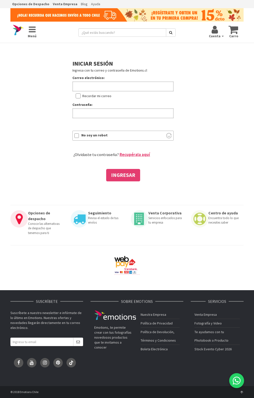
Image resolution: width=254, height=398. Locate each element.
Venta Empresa (65, 4)
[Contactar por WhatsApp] (236, 380)
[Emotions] (18, 30)
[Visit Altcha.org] (169, 135)
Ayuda (95, 4)
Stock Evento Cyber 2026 (213, 349)
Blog (84, 4)
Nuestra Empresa (153, 314)
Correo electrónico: (88, 78)
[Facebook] (18, 362)
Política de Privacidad (157, 323)
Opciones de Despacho (30, 4)
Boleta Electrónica (154, 349)
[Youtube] (31, 362)
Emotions (115, 315)
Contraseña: (82, 104)
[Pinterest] (58, 362)
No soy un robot (94, 135)
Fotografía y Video (208, 323)
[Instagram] (45, 362)
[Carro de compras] (233, 29)
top (242, 392)
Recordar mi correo (96, 96)
